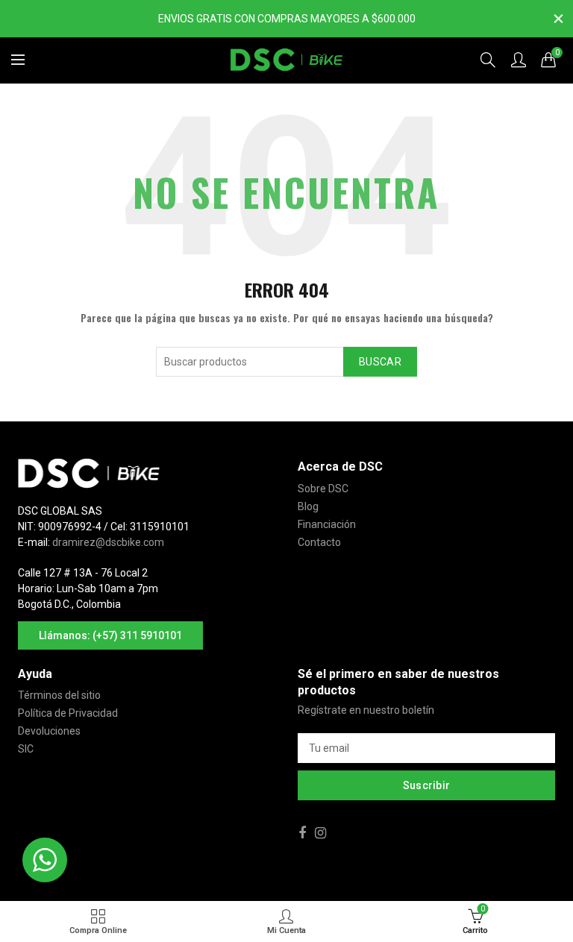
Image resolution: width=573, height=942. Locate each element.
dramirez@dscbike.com (108, 542)
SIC (26, 749)
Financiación (327, 524)
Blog (308, 506)
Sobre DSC (323, 488)
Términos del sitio (59, 695)
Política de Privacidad (68, 713)
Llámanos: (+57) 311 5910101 (110, 635)
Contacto (319, 542)
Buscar (380, 362)
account (518, 59)
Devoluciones (49, 731)
